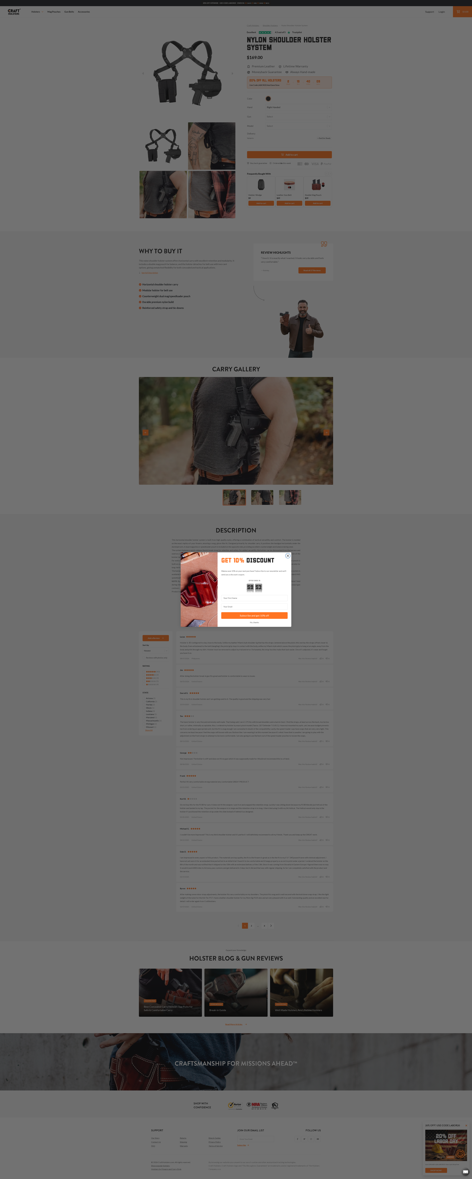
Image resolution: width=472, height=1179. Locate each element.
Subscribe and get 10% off (254, 615)
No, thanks (254, 622)
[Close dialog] (287, 555)
